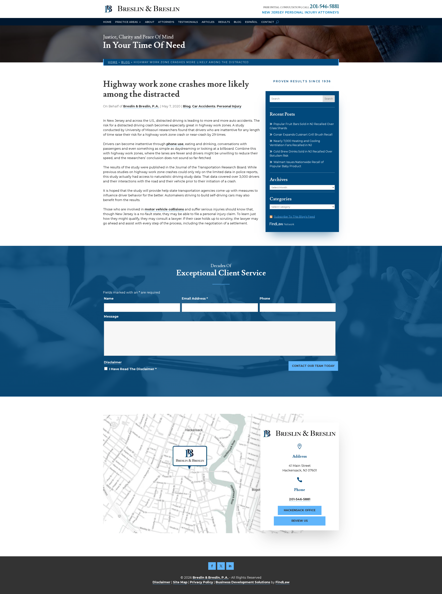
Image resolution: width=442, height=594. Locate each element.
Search (329, 98)
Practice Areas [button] (126, 22)
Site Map (180, 582)
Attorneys (166, 22)
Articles (208, 22)
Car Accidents (203, 106)
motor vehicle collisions (164, 209)
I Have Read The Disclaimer (133, 369)
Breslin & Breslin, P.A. (141, 106)
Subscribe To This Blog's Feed (294, 216)
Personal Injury (229, 106)
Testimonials (188, 22)
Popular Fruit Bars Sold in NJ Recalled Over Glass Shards (302, 126)
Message (111, 316)
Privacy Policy (201, 582)
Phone (265, 298)
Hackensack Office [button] (299, 510)
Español (251, 22)
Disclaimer (113, 362)
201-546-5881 (324, 6)
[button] (438, 568)
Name (109, 298)
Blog (237, 22)
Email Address (195, 298)
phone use (175, 144)
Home (107, 22)
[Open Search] (277, 22)
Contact (267, 22)
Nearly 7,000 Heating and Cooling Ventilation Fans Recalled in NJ (295, 143)
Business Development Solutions (243, 582)
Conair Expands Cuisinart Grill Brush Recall (303, 134)
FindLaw (283, 582)
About (149, 22)
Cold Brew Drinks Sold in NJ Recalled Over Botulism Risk (301, 153)
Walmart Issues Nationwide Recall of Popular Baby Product (297, 164)
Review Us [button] (299, 520)
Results (224, 22)
